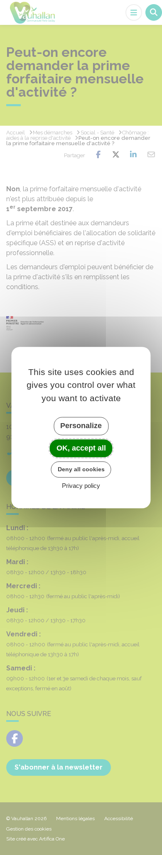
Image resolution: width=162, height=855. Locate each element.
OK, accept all (81, 448)
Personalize (81, 425)
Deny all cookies (81, 469)
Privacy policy (81, 485)
